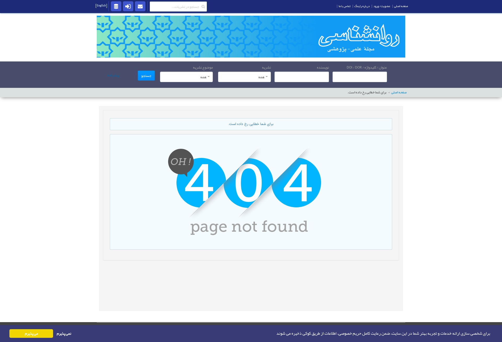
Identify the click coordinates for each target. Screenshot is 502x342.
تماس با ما (345, 6)
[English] (101, 5)
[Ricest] (116, 6)
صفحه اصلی (399, 92)
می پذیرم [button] (31, 333)
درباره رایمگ (362, 6)
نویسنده (323, 67)
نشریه (266, 67)
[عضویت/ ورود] (128, 6)
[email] (140, 6)
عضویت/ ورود (381, 6)
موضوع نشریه (203, 67)
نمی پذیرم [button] (64, 333)
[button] (275, 333)
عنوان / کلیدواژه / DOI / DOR (367, 67)
